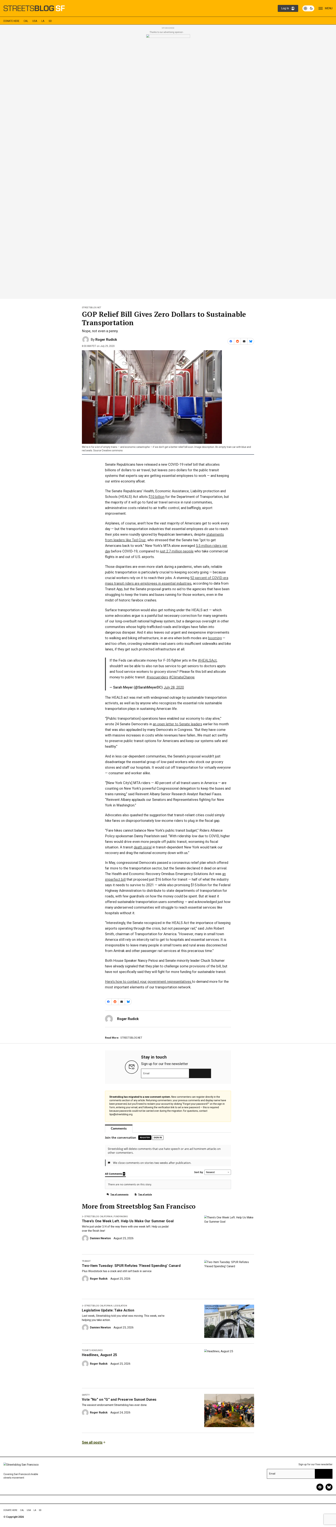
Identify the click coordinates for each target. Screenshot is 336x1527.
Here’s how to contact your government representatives (148, 981)
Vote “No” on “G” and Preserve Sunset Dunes (119, 1399)
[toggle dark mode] (308, 8)
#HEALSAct (207, 660)
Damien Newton (100, 1238)
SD (50, 21)
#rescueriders (157, 677)
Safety (86, 1395)
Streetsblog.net (91, 307)
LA (42, 21)
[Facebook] (319, 1487)
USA (34, 21)
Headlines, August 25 (99, 1355)
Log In (285, 8)
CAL (26, 21)
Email (146, 1073)
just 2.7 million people (177, 551)
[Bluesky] (329, 1487)
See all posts (92, 1442)
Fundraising (121, 1216)
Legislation (120, 1306)
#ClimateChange (182, 677)
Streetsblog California (98, 1216)
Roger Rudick (106, 339)
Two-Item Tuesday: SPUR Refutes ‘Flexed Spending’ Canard (131, 1266)
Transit (86, 1261)
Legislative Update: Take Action (108, 1310)
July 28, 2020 (174, 687)
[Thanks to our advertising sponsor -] (168, 165)
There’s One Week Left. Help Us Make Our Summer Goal (128, 1221)
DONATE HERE (11, 21)
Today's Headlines (92, 1350)
